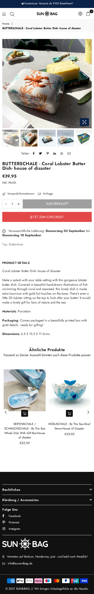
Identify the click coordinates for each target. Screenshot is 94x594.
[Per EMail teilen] (69, 153)
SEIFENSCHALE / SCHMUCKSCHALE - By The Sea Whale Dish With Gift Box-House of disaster (24, 431)
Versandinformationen (20, 194)
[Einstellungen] (80, 13)
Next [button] (88, 83)
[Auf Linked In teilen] (54, 153)
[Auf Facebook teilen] (34, 153)
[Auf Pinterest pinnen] (47, 153)
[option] (47, 83)
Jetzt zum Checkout (47, 217)
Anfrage (47, 194)
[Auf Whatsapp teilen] (61, 153)
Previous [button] (5, 83)
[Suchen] (12, 13)
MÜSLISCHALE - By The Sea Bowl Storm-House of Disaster (69, 426)
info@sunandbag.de (20, 563)
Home (5, 24)
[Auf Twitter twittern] (40, 153)
